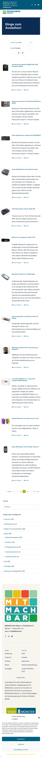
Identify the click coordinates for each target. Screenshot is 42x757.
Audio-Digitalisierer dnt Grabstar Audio (25, 169)
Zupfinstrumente (11, 556)
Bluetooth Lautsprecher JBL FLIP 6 (23, 237)
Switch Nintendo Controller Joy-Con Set (25, 418)
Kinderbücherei (9, 524)
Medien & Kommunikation (13, 529)
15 (34, 491)
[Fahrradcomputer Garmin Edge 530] (5, 211)
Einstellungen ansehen (21, 749)
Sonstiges (7, 566)
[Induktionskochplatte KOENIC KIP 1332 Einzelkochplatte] (5, 67)
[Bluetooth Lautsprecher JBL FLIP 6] (5, 240)
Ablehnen (21, 744)
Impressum (32, 754)
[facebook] (32, 4)
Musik (6, 533)
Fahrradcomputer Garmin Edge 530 (23, 209)
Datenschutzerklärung (23, 754)
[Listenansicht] (23, 53)
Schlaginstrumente (11, 547)
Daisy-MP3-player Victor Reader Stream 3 (25, 447)
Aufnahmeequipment (12, 537)
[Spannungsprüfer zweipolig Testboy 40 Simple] (5, 319)
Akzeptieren (21, 739)
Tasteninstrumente (11, 552)
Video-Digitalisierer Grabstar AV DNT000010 (26, 135)
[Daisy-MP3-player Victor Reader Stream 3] (5, 449)
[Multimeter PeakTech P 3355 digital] (5, 276)
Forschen (7, 519)
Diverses (8, 542)
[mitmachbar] (21, 591)
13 (27, 491)
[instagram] (35, 4)
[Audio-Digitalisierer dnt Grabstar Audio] (5, 172)
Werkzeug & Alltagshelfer (13, 571)
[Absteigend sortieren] (31, 43)
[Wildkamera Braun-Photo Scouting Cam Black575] (5, 350)
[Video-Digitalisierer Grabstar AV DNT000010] (5, 138)
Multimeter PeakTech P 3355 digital (23, 274)
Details (27, 90)
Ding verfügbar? (17, 90)
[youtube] (38, 4)
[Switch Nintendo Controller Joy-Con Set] (5, 421)
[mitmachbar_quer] (11, 10)
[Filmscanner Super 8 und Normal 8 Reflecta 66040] (5, 104)
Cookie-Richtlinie (11, 754)
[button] (39, 718)
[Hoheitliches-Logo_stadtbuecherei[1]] (21, 708)
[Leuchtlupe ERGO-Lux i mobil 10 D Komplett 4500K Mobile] (5, 381)
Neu (5, 561)
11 (20, 491)
